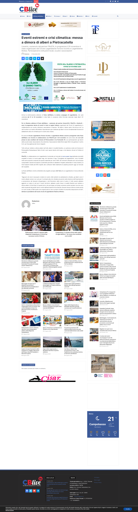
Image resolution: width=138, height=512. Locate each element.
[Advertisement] (86, 8)
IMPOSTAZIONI (10, 510)
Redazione (26, 54)
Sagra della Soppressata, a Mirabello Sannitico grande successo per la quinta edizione (73, 306)
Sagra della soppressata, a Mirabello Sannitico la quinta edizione (51, 350)
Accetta (128, 509)
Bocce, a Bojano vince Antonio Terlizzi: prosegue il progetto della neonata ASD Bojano (52, 306)
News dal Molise (39, 16)
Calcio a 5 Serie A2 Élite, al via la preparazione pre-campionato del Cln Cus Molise (73, 262)
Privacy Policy (98, 482)
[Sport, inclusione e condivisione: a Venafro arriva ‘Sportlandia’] (52, 320)
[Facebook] (23, 58)
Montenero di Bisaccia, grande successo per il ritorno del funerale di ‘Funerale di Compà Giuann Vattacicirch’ (65, 1)
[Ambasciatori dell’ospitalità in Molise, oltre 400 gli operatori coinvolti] (73, 276)
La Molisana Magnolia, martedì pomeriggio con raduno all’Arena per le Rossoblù (52, 285)
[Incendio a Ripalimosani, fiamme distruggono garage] (94, 304)
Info (88, 16)
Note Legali (97, 480)
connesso (30, 368)
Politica (49, 16)
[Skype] (34, 58)
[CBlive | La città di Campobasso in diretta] (29, 8)
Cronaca (57, 16)
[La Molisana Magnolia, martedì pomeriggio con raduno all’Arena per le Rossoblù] (52, 276)
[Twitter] (27, 58)
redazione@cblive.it (79, 496)
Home (23, 16)
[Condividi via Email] (42, 58)
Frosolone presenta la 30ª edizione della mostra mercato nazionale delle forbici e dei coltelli (73, 329)
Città (29, 16)
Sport (65, 16)
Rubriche (80, 16)
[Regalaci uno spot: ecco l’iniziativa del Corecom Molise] (94, 331)
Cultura (73, 16)
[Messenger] (38, 58)
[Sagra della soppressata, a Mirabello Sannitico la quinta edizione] (52, 342)
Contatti (95, 16)
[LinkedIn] (30, 58)
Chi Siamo (96, 477)
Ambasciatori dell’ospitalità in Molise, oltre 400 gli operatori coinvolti (72, 285)
